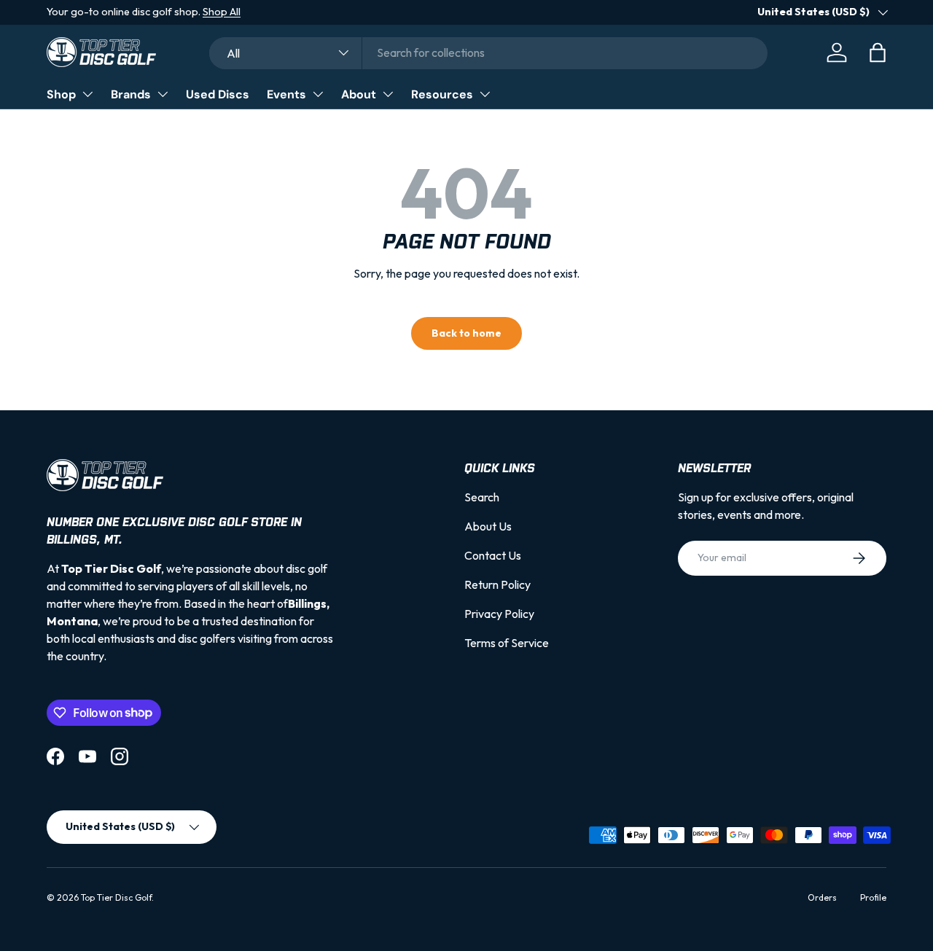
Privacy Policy (499, 613)
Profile (873, 897)
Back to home (466, 333)
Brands (131, 94)
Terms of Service (506, 642)
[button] (878, 52)
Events (286, 94)
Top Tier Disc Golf (116, 897)
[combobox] (488, 52)
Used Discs (217, 94)
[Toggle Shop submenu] (87, 94)
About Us (488, 526)
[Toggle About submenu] (388, 94)
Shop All (222, 11)
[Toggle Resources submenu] (484, 94)
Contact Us (492, 555)
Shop (61, 94)
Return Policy (497, 584)
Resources (442, 94)
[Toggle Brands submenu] (162, 94)
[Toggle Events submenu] (318, 94)
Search (481, 497)
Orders (822, 897)
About (358, 94)
